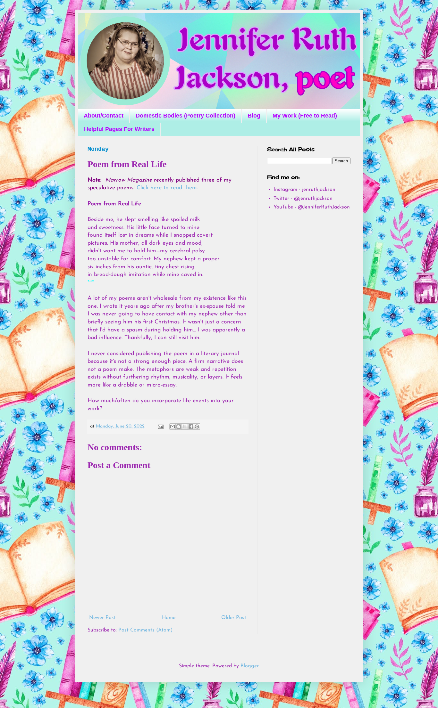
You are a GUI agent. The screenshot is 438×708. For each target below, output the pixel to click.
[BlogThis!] (178, 426)
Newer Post (102, 617)
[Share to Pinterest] (197, 426)
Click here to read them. (167, 188)
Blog (254, 115)
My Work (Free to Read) (305, 115)
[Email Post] (160, 426)
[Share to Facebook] (191, 426)
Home (168, 617)
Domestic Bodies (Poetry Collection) (185, 115)
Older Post (233, 617)
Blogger (249, 666)
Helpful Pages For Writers (119, 129)
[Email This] (172, 426)
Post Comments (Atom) (145, 630)
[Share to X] (184, 426)
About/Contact (103, 115)
